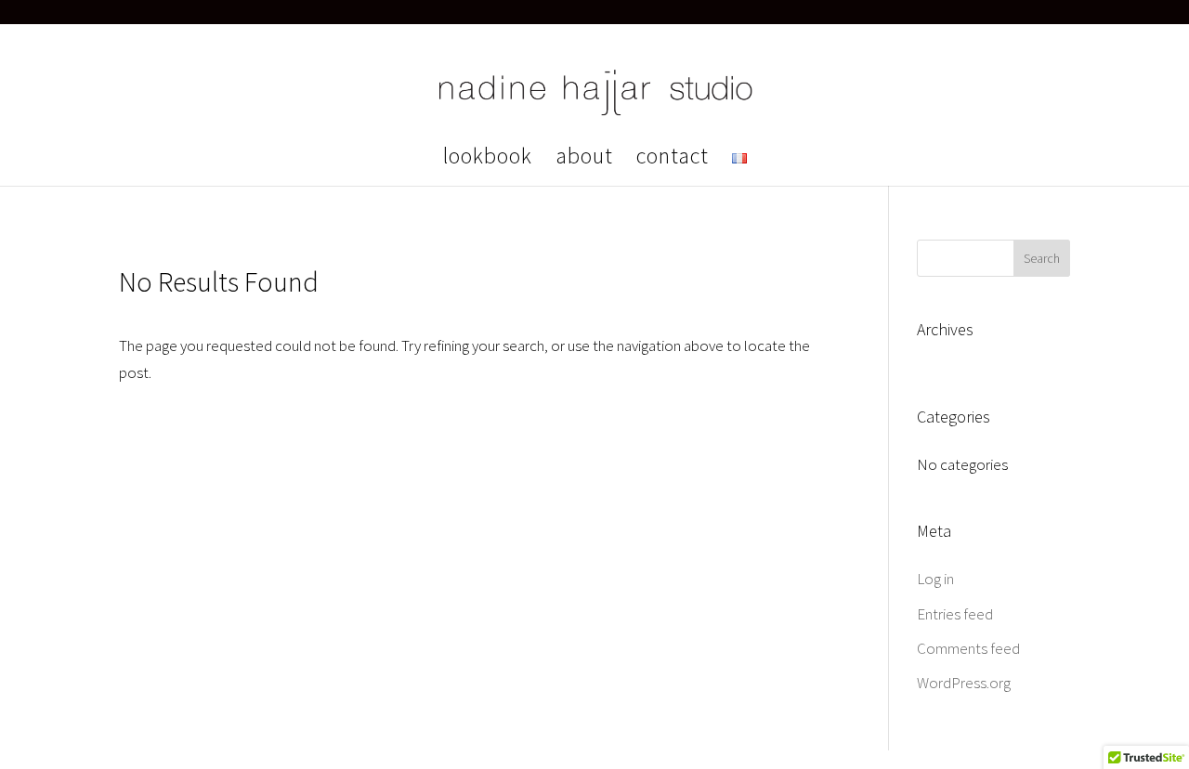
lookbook (487, 160)
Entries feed (955, 614)
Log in (935, 578)
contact (672, 160)
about (584, 160)
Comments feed (968, 648)
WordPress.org (964, 682)
